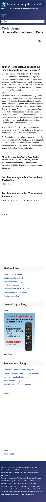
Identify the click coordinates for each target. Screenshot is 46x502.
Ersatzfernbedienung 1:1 (13, 278)
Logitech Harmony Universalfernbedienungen (21, 373)
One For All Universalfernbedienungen (18, 370)
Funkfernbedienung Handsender (16, 289)
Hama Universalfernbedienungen (16, 377)
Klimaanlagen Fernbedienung (15, 292)
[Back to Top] (42, 497)
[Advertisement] (19, 52)
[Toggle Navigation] (3, 16)
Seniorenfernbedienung (13, 282)
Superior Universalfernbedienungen (17, 384)
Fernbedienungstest (11, 296)
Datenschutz (9, 454)
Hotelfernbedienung (11, 285)
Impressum (8, 450)
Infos (10, 354)
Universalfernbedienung (13, 274)
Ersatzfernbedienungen (13, 381)
